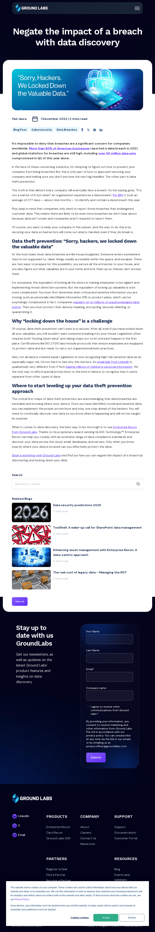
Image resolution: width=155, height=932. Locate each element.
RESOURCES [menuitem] (125, 858)
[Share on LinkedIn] (101, 129)
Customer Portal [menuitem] (125, 838)
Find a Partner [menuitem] (56, 875)
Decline (132, 917)
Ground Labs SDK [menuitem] (58, 838)
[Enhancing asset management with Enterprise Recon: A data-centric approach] (77, 557)
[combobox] (77, 484)
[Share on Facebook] (82, 129)
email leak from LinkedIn (113, 362)
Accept (105, 917)
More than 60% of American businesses (59, 148)
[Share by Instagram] (94, 129)
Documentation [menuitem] (125, 833)
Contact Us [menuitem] (88, 838)
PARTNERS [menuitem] (56, 858)
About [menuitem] (84, 827)
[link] (31, 8)
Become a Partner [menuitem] (58, 880)
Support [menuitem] (120, 827)
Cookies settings (80, 917)
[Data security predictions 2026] (77, 512)
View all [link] (19, 601)
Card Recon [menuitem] (54, 833)
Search (17, 475)
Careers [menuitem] (85, 833)
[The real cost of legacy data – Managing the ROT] (77, 579)
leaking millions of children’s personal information (99, 367)
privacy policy (94, 735)
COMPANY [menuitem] (89, 816)
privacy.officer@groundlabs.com (106, 746)
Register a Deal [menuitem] (56, 869)
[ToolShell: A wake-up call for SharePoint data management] (77, 535)
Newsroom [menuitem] (87, 844)
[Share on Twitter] (88, 129)
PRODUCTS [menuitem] (56, 816)
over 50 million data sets (117, 153)
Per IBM (118, 195)
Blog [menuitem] (117, 869)
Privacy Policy (22, 899)
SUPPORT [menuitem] (123, 816)
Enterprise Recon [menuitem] (58, 827)
